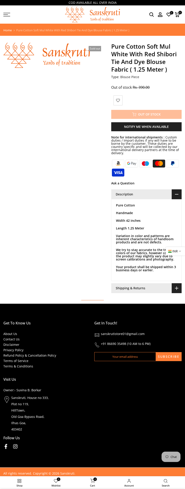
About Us (10, 334)
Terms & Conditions (18, 366)
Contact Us (11, 339)
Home (7, 30)
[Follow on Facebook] (5, 447)
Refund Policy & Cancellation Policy (29, 355)
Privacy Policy (13, 350)
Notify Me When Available (146, 127)
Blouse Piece (129, 77)
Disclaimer (11, 344)
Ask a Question (122, 183)
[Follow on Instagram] (15, 447)
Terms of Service (15, 361)
